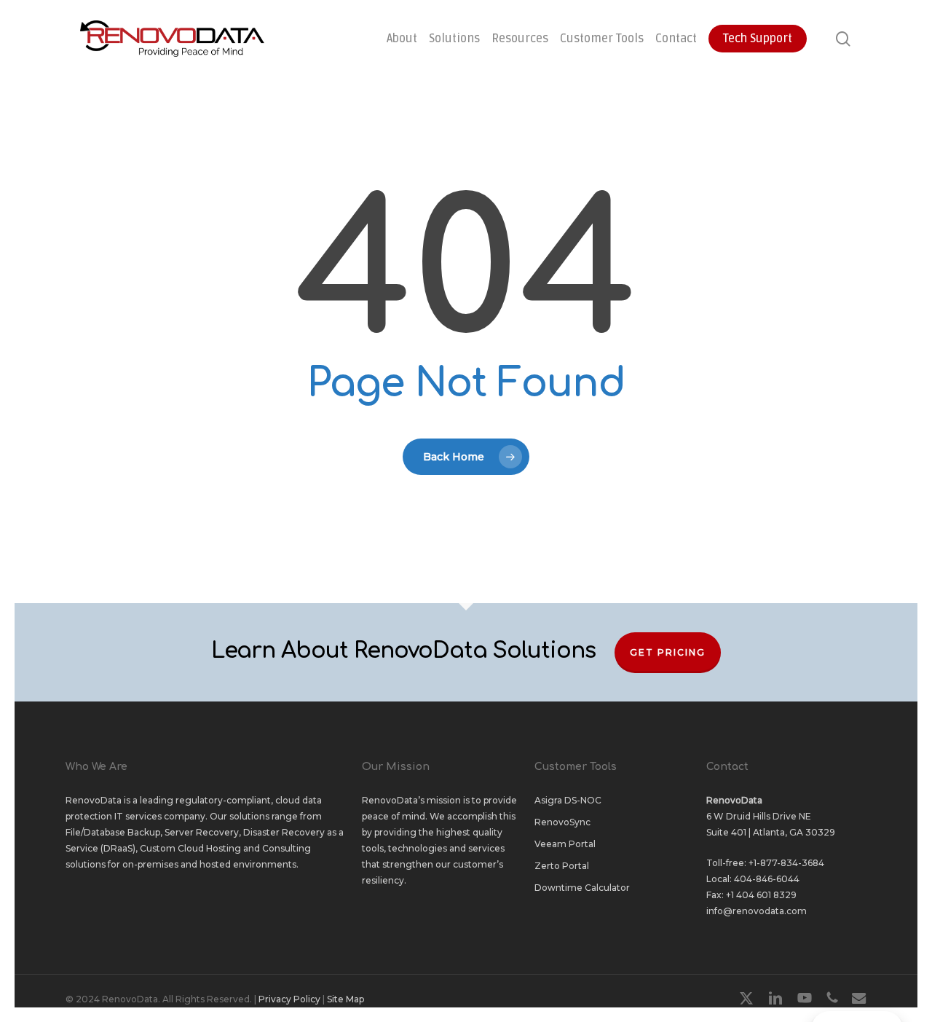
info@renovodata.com (756, 910)
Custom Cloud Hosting (190, 848)
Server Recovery (202, 832)
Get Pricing (668, 652)
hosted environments (248, 864)
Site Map (345, 999)
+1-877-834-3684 (786, 862)
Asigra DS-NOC (567, 800)
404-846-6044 (766, 878)
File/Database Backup (113, 832)
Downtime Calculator (582, 887)
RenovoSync (562, 822)
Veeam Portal (565, 843)
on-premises (150, 864)
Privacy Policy (289, 999)
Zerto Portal (561, 865)
